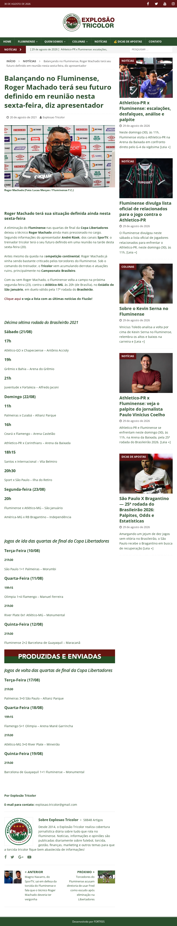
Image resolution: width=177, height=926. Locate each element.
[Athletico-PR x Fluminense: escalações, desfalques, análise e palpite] (146, 78)
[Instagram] (173, 4)
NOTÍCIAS (101, 41)
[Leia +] (165, 147)
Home (7, 41)
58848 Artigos (93, 820)
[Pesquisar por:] (151, 49)
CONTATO (155, 41)
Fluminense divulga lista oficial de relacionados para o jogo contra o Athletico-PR (145, 211)
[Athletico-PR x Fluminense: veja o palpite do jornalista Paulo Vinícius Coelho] (146, 373)
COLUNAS (78, 41)
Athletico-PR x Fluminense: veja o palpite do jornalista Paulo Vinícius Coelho (142, 406)
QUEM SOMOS (53, 41)
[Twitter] (156, 4)
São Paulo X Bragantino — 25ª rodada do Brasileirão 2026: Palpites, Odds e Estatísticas (144, 509)
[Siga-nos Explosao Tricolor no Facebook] (5, 857)
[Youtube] (165, 4)
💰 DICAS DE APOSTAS (128, 41)
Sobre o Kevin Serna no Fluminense (143, 311)
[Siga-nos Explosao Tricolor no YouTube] (27, 857)
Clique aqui (12, 299)
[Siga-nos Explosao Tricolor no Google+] (19, 857)
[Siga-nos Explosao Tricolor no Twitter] (10, 857)
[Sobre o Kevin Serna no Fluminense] (146, 284)
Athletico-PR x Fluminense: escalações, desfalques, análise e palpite (145, 111)
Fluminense (26, 41)
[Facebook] (148, 4)
